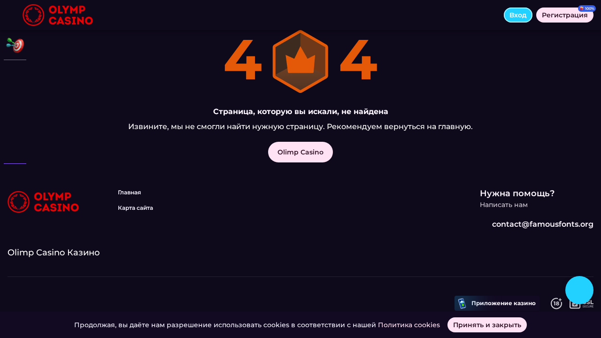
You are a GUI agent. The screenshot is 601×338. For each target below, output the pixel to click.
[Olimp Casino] (15, 75)
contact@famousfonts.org (542, 224)
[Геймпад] (15, 148)
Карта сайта (135, 207)
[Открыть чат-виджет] (579, 290)
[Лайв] (15, 99)
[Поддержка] (15, 178)
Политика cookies (409, 325)
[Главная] (58, 15)
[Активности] (15, 45)
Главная (129, 192)
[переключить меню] (15, 15)
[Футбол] (15, 124)
